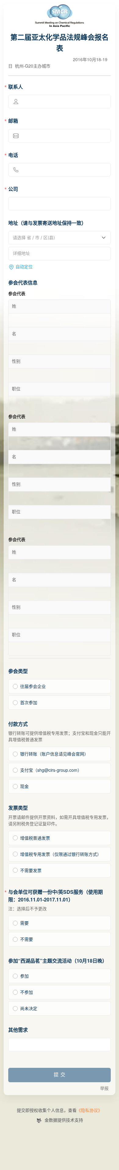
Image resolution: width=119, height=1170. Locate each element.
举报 (104, 1088)
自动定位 (24, 267)
